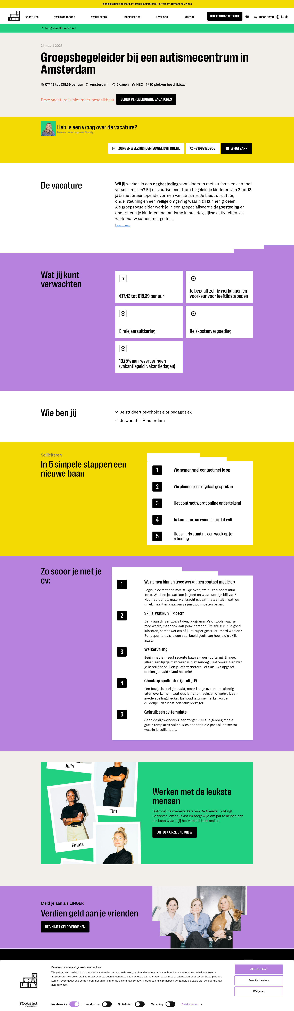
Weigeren (259, 991)
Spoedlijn (161, 4)
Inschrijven (266, 17)
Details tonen (189, 1004)
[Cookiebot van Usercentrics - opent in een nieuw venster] (29, 1004)
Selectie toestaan (259, 980)
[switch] (107, 1004)
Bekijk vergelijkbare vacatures (146, 99)
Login (285, 17)
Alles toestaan (258, 969)
